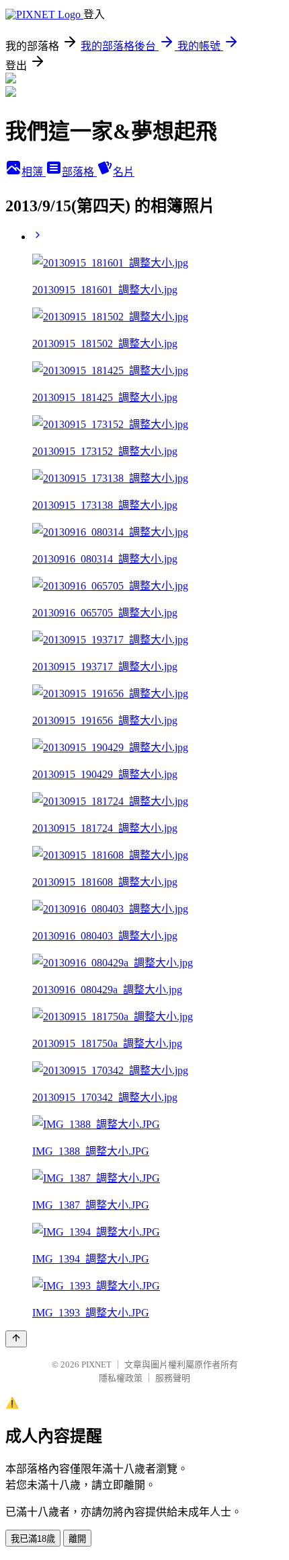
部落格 (79, 172)
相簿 (34, 172)
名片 (123, 172)
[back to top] (16, 1339)
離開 (77, 1539)
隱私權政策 (120, 1378)
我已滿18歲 (33, 1539)
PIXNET (96, 1364)
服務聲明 (172, 1378)
